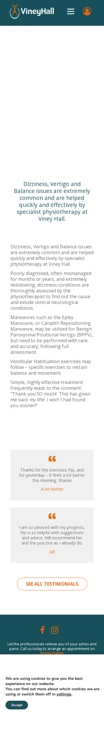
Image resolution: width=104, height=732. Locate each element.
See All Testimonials (52, 584)
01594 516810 (51, 653)
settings (64, 694)
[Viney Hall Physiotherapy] (52, 9)
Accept (16, 705)
